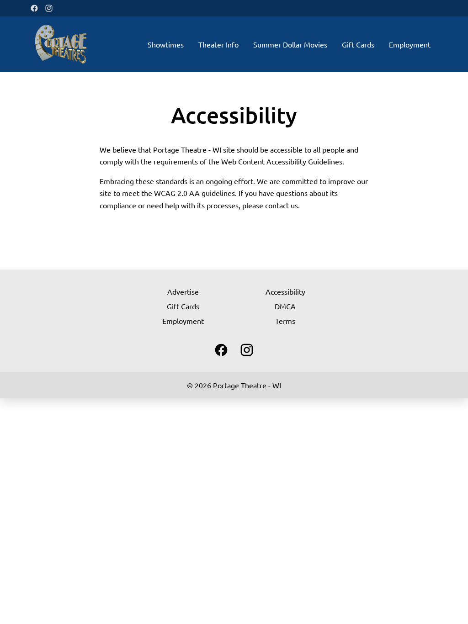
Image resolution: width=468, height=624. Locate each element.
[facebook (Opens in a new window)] (34, 8)
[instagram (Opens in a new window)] (49, 8)
